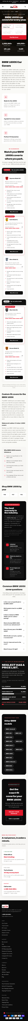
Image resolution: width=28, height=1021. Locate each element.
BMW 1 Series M (10, 729)
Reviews (4, 970)
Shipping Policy (5, 1002)
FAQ (3, 944)
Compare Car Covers (7, 953)
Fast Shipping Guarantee (8, 988)
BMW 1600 (19, 741)
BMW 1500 (9, 741)
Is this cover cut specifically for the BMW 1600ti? (14, 602)
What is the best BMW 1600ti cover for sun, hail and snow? (14, 623)
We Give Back (5, 974)
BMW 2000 (9, 765)
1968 (5, 494)
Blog (3, 977)
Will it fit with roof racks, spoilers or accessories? (14, 636)
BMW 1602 (9, 749)
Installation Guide (6, 946)
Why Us (4, 965)
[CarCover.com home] (14, 6)
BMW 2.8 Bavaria (10, 761)
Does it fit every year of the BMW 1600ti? (14, 630)
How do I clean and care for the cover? (14, 643)
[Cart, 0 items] (25, 6)
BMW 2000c (9, 769)
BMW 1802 (9, 757)
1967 (14, 494)
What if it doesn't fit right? (14, 649)
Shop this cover (14, 211)
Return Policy (5, 1000)
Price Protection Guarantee (8, 983)
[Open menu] (2, 6)
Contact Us (4, 958)
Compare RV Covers (7, 956)
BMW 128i (9, 733)
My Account (4, 942)
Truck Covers (5, 925)
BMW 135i (18, 733)
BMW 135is (9, 737)
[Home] (2, 11)
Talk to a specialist (14, 818)
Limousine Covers (6, 930)
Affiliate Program (6, 972)
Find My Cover (14, 37)
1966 (22, 494)
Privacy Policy (5, 1007)
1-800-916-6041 (6, 914)
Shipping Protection (6, 990)
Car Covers (7, 11)
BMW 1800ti (9, 753)
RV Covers (4, 928)
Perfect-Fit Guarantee (7, 986)
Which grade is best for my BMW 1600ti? (14, 609)
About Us (4, 967)
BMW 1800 (19, 749)
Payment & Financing (7, 951)
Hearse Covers (5, 932)
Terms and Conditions (7, 1004)
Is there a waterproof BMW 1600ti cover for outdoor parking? (14, 616)
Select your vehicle (14, 812)
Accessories (5, 935)
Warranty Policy (5, 997)
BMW (12, 11)
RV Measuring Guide (7, 949)
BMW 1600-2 (9, 745)
